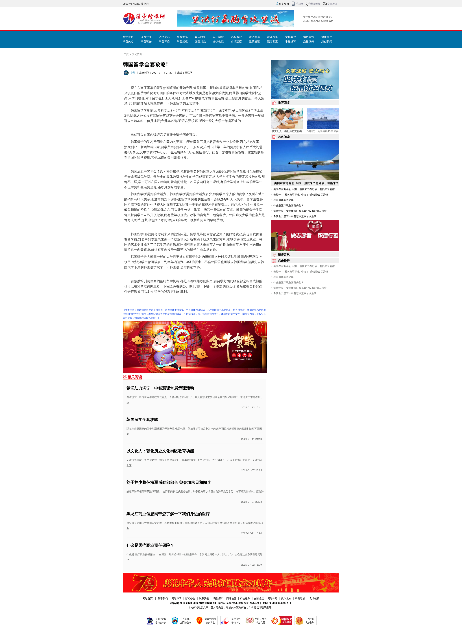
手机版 (300, 3)
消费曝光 (146, 41)
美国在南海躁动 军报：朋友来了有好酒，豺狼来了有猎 (304, 189)
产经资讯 (164, 37)
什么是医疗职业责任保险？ (150, 545)
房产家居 (254, 37)
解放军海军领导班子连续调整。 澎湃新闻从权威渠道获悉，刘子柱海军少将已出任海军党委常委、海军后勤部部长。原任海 (195, 491)
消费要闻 (146, 37)
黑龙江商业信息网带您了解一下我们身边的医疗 (168, 513)
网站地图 (231, 598)
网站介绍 (272, 598)
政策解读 (254, 41)
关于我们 (163, 598)
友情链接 (259, 598)
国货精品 (200, 41)
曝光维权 (315, 3)
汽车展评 (236, 37)
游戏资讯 (272, 37)
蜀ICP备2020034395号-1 (277, 603)
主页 (126, 54)
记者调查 (272, 41)
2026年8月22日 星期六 (136, 3)
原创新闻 (326, 41)
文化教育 (290, 37)
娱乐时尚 (200, 37)
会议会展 (218, 41)
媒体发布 (284, 14)
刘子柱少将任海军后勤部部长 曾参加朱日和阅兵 (169, 482)
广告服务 (245, 598)
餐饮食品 (182, 37)
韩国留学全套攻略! (143, 419)
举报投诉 (290, 41)
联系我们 (204, 598)
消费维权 (284, 20)
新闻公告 (190, 598)
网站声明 (176, 598)
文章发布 (332, 3)
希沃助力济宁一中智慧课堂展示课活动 (160, 388)
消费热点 (128, 41)
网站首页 (128, 37)
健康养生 (326, 37)
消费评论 (164, 41)
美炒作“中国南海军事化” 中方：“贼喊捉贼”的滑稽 (300, 194)
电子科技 (218, 37)
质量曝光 (308, 41)
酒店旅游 (308, 37)
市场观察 (236, 41)
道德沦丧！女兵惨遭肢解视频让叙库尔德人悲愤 (299, 210)
